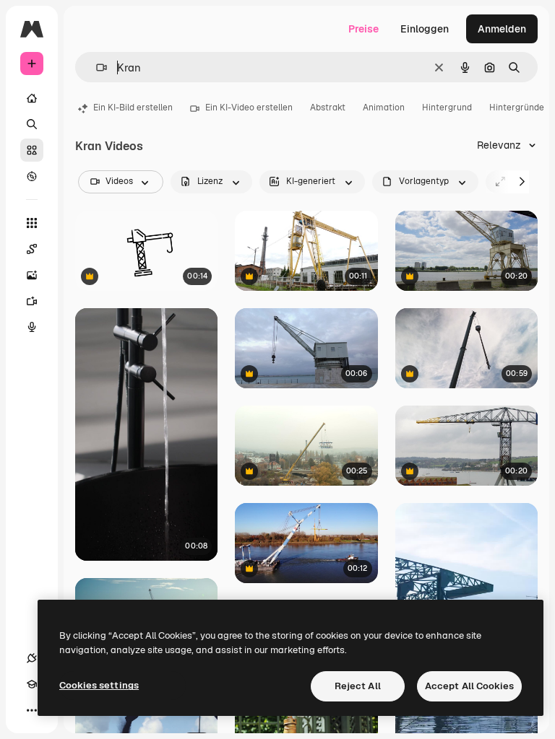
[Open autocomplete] (96, 67)
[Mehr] (31, 710)
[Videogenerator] (31, 300)
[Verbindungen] (31, 658)
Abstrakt (327, 107)
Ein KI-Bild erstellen (133, 107)
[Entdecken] (31, 176)
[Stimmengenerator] (31, 326)
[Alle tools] (31, 223)
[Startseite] (31, 98)
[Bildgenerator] (31, 275)
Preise (363, 28)
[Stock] (31, 150)
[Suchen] (31, 124)
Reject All (358, 686)
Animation (384, 107)
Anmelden (502, 28)
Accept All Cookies (469, 686)
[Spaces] (31, 249)
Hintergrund (447, 107)
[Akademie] (31, 684)
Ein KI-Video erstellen (249, 107)
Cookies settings (99, 685)
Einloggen (424, 28)
